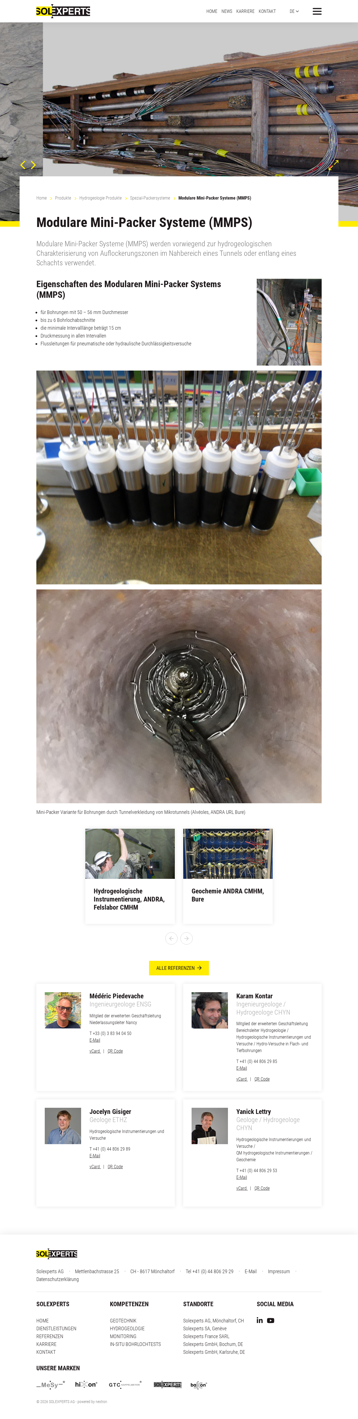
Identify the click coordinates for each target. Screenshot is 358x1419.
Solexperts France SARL (206, 1336)
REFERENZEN (49, 1336)
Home (41, 198)
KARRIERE (245, 11)
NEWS (227, 11)
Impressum (279, 1271)
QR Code (115, 1051)
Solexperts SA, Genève (205, 1328)
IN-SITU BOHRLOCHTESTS (135, 1344)
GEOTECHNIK (123, 1321)
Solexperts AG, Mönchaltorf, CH (213, 1321)
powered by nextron (92, 1401)
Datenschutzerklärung (57, 1279)
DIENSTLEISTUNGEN (56, 1328)
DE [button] (292, 11)
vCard (95, 1051)
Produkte (63, 198)
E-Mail (95, 1040)
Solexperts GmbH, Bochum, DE (213, 1344)
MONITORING (123, 1336)
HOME (211, 11)
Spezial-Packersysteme (150, 198)
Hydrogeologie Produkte (100, 198)
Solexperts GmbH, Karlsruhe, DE (214, 1352)
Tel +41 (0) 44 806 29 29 (210, 1271)
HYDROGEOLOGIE (127, 1328)
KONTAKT (267, 11)
